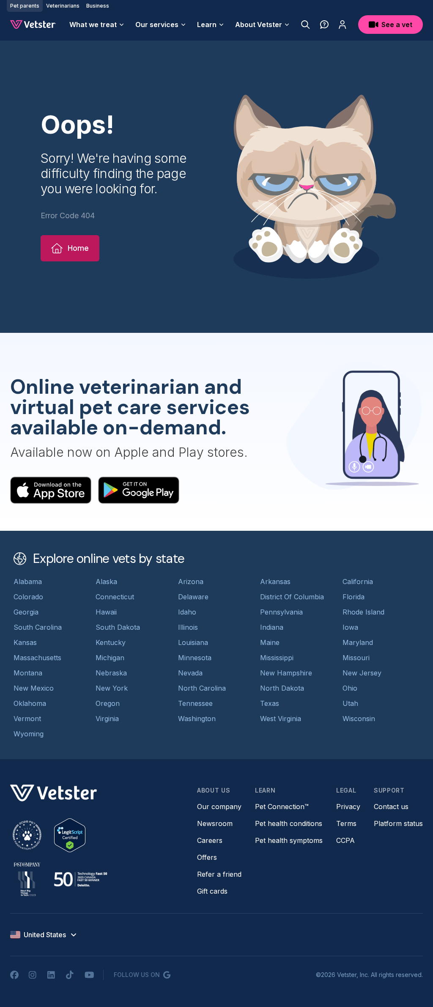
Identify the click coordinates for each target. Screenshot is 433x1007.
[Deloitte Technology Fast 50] (80, 879)
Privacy (348, 806)
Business (97, 6)
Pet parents (24, 6)
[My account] (342, 24)
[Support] (324, 24)
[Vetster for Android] (138, 490)
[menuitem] (97, 24)
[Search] (305, 24)
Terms (346, 823)
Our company (219, 806)
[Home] (33, 24)
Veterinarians (62, 6)
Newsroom (215, 823)
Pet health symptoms (289, 840)
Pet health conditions (288, 823)
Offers (207, 857)
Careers (209, 840)
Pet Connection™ (282, 806)
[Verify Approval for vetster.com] (70, 835)
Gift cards (212, 891)
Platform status (398, 823)
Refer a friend (219, 874)
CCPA (345, 840)
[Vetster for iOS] (50, 490)
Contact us (391, 806)
